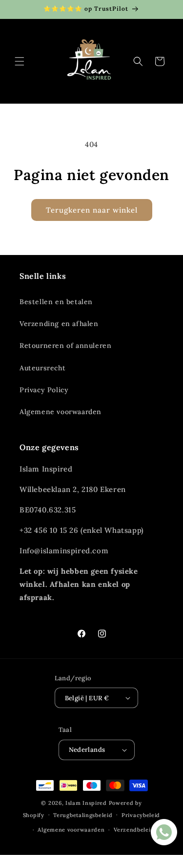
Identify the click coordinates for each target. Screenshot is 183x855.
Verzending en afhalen (59, 323)
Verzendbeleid (134, 829)
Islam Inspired (86, 803)
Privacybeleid (141, 815)
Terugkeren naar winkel (92, 210)
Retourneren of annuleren (65, 345)
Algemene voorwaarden (61, 411)
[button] (19, 61)
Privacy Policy (44, 389)
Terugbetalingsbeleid (82, 815)
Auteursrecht (42, 368)
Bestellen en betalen (56, 301)
